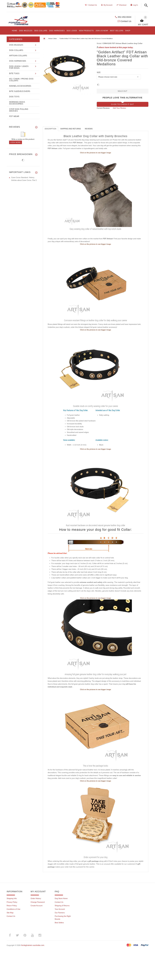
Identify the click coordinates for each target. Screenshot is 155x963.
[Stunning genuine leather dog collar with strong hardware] (95, 282)
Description (50, 129)
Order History (36, 898)
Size (99, 72)
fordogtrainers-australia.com (32, 945)
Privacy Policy (12, 902)
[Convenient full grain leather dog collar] (95, 368)
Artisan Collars (52, 38)
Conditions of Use (13, 909)
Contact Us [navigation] (92, 5)
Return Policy (12, 906)
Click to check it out (122, 104)
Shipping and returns (70, 129)
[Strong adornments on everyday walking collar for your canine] (95, 487)
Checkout (122, 5)
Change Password (38, 902)
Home (44, 38)
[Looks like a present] (95, 819)
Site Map (10, 913)
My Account (108, 5)
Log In (135, 5)
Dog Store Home (61, 898)
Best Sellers (59, 923)
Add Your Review (119, 108)
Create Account (36, 906)
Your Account (60, 909)
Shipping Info (12, 898)
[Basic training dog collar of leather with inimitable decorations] (95, 190)
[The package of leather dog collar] (95, 727)
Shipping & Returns (62, 906)
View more (15, 142)
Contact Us (125, 21)
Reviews (89, 129)
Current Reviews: (103, 108)
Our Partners (60, 913)
